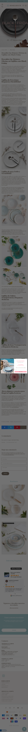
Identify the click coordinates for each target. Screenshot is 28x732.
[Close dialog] (26, 359)
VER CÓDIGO (21, 371)
